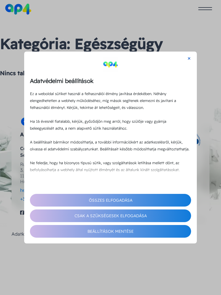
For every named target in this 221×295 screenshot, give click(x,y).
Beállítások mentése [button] (110, 231)
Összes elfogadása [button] (110, 200)
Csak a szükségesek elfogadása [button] (111, 215)
